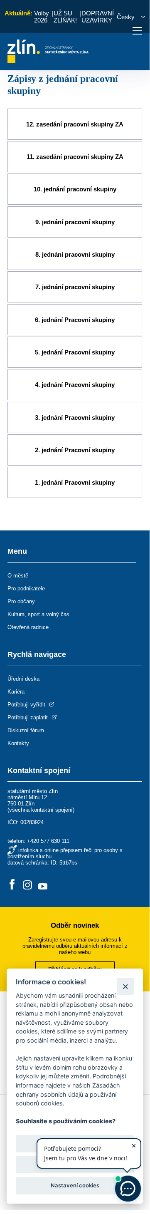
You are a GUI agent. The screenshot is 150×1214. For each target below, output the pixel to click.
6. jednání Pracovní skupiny (75, 319)
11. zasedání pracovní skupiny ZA (75, 156)
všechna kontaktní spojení (41, 810)
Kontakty (18, 743)
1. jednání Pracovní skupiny (75, 482)
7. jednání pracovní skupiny (75, 286)
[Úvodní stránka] (48, 60)
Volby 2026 (41, 17)
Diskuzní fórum (25, 730)
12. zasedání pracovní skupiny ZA (74, 124)
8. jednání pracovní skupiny (75, 254)
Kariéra (16, 692)
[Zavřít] (125, 986)
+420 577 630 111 (48, 841)
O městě (17, 575)
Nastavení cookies (75, 1185)
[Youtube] (42, 885)
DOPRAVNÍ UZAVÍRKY (97, 17)
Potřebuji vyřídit (27, 704)
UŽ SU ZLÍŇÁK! (65, 17)
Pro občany (21, 601)
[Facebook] (12, 885)
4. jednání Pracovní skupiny (75, 384)
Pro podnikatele (26, 588)
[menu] (137, 31)
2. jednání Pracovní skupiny (75, 449)
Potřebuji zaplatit (28, 717)
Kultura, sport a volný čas (38, 614)
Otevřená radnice (28, 627)
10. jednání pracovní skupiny (75, 189)
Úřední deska (23, 679)
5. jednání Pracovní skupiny (75, 352)
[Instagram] (27, 885)
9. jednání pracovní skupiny (75, 221)
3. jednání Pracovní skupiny (75, 417)
